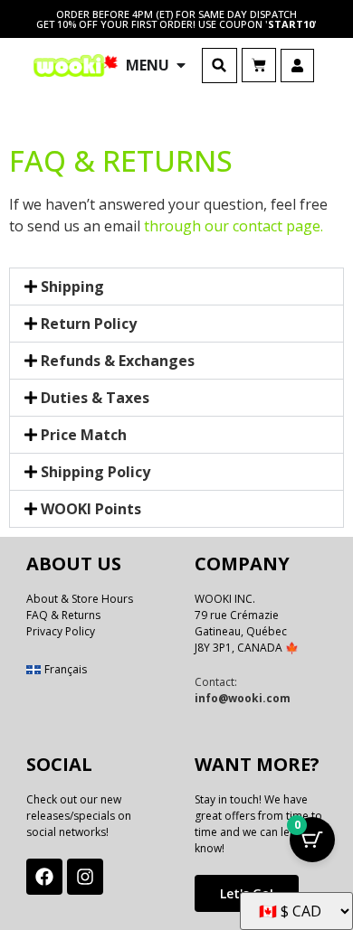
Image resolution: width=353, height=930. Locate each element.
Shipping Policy (95, 472)
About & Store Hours (79, 598)
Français (65, 669)
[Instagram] (85, 877)
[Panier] (259, 65)
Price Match (84, 435)
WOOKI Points (91, 509)
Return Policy (89, 323)
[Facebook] (44, 877)
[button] (219, 65)
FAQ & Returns (63, 615)
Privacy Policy (60, 631)
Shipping (72, 286)
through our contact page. (233, 226)
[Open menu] (181, 65)
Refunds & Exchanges (118, 361)
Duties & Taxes (95, 398)
